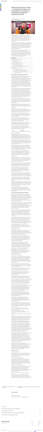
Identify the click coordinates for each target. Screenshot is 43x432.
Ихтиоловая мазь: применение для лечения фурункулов (11, 408)
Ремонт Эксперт (4, 1)
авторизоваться (25, 396)
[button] (31, 57)
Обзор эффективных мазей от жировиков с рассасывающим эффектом (13, 412)
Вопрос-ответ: (14, 68)
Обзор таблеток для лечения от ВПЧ (7, 410)
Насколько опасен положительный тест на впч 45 (10, 414)
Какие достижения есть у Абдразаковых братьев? (21, 70)
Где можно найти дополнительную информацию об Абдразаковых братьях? (21, 72)
